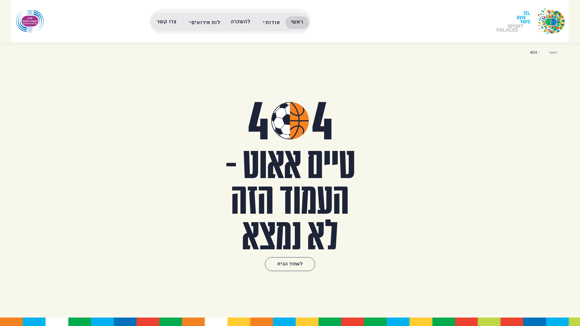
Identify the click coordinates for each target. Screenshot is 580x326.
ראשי (297, 22)
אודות (272, 22)
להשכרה (241, 21)
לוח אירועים (206, 22)
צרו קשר (167, 21)
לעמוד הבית (290, 263)
